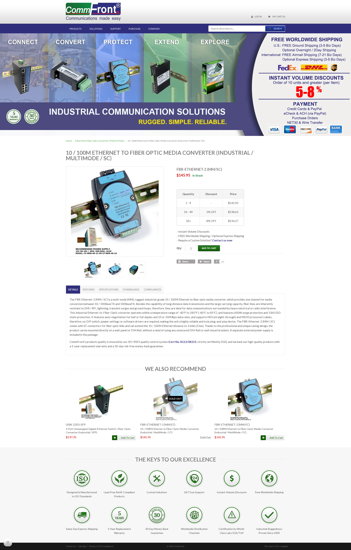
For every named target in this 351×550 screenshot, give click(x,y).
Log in (258, 17)
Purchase (134, 28)
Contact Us (71, 546)
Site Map (82, 546)
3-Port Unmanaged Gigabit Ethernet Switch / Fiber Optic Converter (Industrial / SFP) (98, 430)
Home (69, 140)
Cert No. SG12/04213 (182, 341)
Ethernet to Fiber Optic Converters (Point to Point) (99, 140)
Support (115, 28)
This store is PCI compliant (276, 546)
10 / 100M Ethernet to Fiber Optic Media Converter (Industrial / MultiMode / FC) (243, 430)
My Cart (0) (278, 17)
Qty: (179, 248)
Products (75, 28)
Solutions (95, 28)
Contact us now (222, 240)
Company (154, 28)
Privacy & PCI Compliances (101, 546)
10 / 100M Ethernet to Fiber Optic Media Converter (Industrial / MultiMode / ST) (169, 430)
